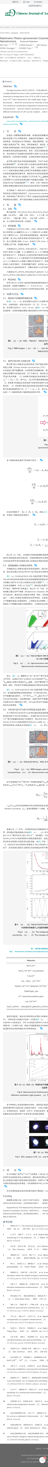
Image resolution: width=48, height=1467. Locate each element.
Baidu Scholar (13, 1241)
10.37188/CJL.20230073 (15, 58)
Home (7, 22)
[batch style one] (42, 1460)
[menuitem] (7, 22)
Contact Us (40, 22)
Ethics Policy (35, 22)
